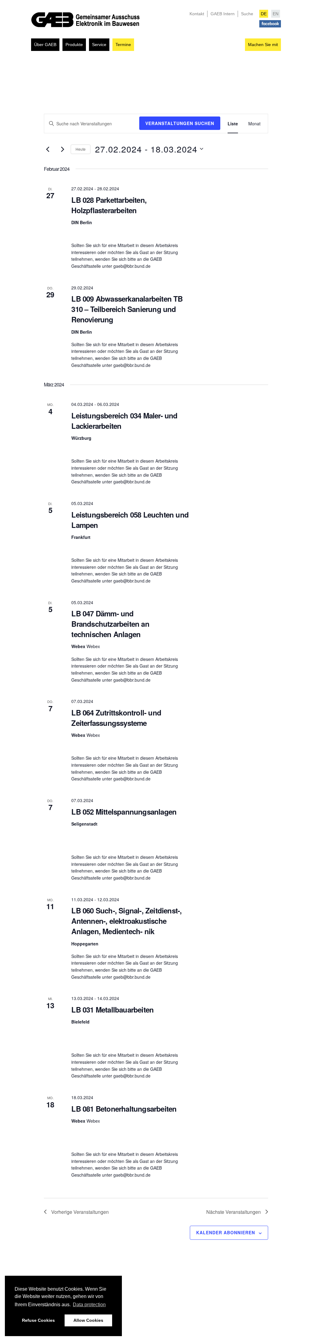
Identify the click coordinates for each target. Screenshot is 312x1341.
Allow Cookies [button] (88, 1320)
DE (264, 13)
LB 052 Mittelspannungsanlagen (123, 811)
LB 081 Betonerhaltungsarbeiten (123, 1108)
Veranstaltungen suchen (179, 123)
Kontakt (197, 13)
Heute (81, 149)
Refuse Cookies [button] (38, 1320)
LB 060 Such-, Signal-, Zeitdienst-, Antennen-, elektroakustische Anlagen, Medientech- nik (126, 920)
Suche (247, 13)
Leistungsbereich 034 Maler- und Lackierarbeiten (124, 420)
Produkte (74, 44)
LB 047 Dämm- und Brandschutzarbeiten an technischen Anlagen (110, 623)
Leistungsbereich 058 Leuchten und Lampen (130, 519)
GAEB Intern (223, 13)
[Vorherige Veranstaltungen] (47, 149)
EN (275, 13)
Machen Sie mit (263, 44)
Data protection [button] (89, 1304)
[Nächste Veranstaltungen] (62, 149)
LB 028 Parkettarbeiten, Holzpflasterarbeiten (109, 205)
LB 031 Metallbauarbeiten (112, 1009)
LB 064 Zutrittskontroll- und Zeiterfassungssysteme (116, 717)
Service (99, 44)
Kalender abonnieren (225, 1232)
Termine (123, 44)
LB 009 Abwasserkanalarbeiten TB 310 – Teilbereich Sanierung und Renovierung (127, 308)
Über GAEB (45, 44)
